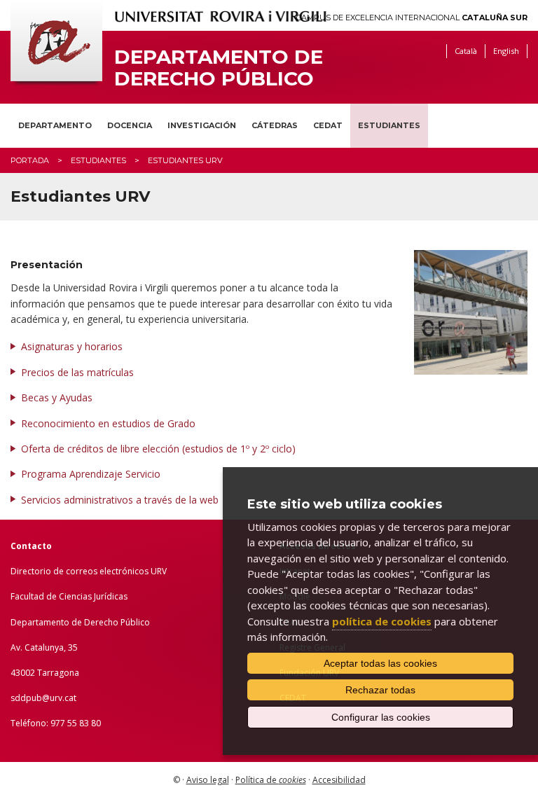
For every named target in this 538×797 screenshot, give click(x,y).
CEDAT (328, 125)
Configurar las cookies (380, 717)
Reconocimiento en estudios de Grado (108, 423)
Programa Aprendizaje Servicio (90, 473)
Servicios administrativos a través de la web (120, 499)
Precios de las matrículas (79, 372)
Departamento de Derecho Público (218, 68)
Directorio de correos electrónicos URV (89, 571)
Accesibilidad (339, 780)
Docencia (129, 125)
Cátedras (274, 125)
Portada (30, 160)
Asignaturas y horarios (72, 346)
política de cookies (382, 621)
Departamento (55, 125)
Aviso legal (207, 780)
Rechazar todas (380, 689)
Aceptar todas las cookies (380, 663)
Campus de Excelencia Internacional (411, 18)
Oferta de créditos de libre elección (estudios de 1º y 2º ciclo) (158, 448)
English (506, 51)
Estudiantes (389, 125)
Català (466, 51)
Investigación (201, 125)
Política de (270, 780)
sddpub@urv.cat (43, 698)
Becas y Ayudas (56, 397)
